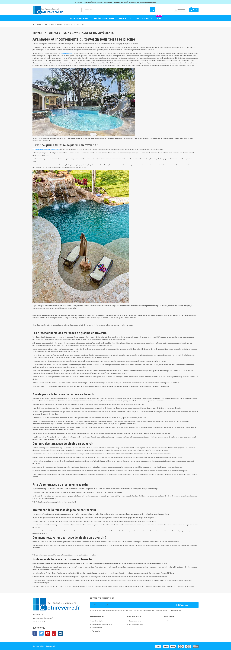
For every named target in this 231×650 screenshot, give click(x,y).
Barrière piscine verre (136, 624)
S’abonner (183, 605)
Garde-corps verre (135, 621)
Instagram (60, 633)
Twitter (41, 633)
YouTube (47, 633)
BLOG (168, 621)
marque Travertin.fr (75, 337)
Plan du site (96, 631)
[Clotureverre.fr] (47, 10)
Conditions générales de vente (102, 624)
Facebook (34, 633)
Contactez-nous (97, 628)
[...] (42, 614)
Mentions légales (97, 621)
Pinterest (54, 633)
